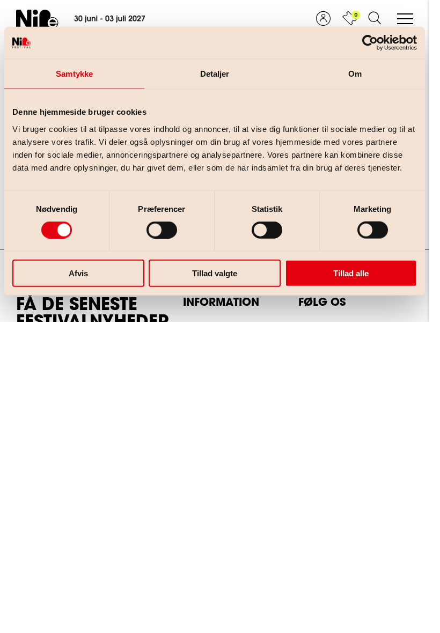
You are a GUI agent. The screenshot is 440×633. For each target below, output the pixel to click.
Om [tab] (355, 73)
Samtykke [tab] (74, 73)
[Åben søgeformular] (374, 19)
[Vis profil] (323, 19)
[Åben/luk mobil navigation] (405, 19)
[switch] (152, 228)
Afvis (78, 272)
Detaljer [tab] (215, 73)
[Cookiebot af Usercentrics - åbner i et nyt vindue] (370, 43)
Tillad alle (351, 272)
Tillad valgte (214, 272)
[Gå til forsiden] (80, 19)
